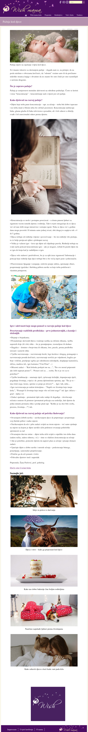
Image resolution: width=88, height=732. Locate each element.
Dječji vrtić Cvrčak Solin (20, 467)
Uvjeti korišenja (26, 729)
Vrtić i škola (69, 15)
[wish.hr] (48, 703)
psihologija (69, 29)
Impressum (11, 729)
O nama (39, 729)
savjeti (76, 29)
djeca (63, 29)
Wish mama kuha (35, 15)
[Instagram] (67, 2)
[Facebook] (60, 2)
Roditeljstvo (58, 15)
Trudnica (79, 15)
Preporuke (48, 15)
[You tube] (63, 2)
